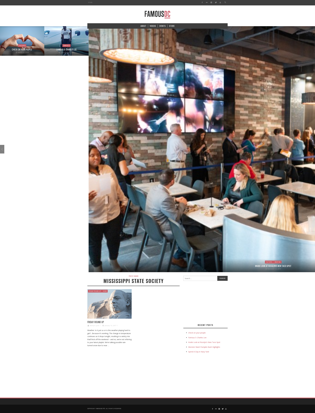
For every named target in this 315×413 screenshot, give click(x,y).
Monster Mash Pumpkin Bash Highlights (204, 347)
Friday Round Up (95, 291)
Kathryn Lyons (95, 325)
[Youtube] (220, 2)
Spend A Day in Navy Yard (198, 352)
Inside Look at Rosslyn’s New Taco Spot (273, 266)
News (105, 291)
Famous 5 (66, 45)
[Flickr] (207, 2)
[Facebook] (202, 2)
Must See (278, 262)
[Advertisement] (204, 301)
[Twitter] (215, 2)
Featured (22, 45)
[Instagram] (211, 2)
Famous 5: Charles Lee (66, 49)
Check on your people (22, 49)
